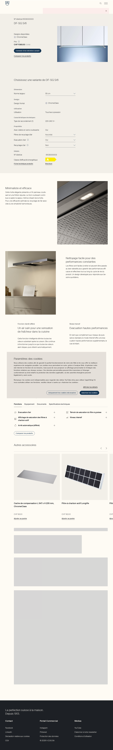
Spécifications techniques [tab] (59, 404)
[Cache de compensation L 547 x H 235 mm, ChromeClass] (37, 477)
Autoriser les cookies (89, 393)
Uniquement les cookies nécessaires (62, 393)
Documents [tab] (41, 404)
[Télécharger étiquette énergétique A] (50, 161)
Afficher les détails (90, 387)
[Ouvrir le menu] (106, 3)
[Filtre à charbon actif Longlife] (85, 477)
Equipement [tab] (29, 404)
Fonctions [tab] (18, 404)
